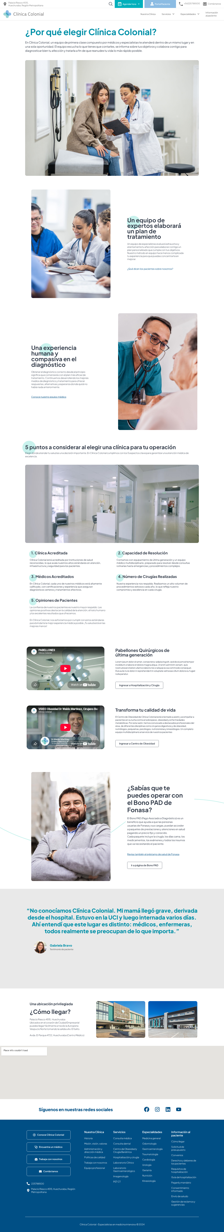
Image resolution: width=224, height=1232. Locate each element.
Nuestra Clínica (148, 14)
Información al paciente (212, 14)
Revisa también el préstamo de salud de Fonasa (153, 854)
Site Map (36, 1199)
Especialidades (188, 14)
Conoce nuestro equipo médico (48, 396)
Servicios (166, 14)
